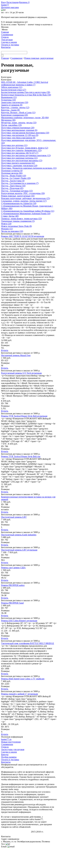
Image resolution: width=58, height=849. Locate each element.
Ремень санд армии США (13, 567)
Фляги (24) (6, 223)
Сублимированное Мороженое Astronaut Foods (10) (25, 213)
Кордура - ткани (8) (10, 110)
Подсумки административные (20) (17, 127)
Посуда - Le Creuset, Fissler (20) (16, 178)
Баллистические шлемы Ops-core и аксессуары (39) (25, 92)
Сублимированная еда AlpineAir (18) (18, 203)
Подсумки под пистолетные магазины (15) (21, 160)
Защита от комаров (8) (11, 105)
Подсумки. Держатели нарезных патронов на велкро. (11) (29, 168)
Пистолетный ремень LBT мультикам (19, 550)
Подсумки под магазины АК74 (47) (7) (19, 153)
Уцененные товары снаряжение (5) (18, 221)
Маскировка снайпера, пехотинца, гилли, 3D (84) (25, 117)
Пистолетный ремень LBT (14, 517)
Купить (4, 350)
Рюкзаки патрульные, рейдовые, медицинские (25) (25, 198)
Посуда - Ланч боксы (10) (13, 186)
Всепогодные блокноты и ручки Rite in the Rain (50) (26, 95)
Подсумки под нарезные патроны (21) (19, 158)
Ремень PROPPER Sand (12, 603)
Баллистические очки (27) (13, 90)
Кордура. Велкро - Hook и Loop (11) (18, 112)
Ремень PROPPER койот (13, 585)
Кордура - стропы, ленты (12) (15, 107)
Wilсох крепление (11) (11, 87)
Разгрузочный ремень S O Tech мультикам (21, 373)
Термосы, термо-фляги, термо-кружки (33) (21, 218)
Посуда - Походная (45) (12, 188)
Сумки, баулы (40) (10, 216)
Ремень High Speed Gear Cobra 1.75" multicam (22, 679)
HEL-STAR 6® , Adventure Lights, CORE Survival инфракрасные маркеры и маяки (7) (24, 83)
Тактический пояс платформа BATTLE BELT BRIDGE (27, 643)
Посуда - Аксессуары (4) (12, 180)
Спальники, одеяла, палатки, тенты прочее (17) (24, 201)
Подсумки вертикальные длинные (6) (19, 130)
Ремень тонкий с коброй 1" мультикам (19, 694)
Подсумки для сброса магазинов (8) (18, 138)
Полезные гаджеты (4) (12, 170)
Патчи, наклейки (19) (11, 125)
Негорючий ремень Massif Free (16, 355)
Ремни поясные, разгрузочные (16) (17, 196)
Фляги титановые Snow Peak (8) (16, 226)
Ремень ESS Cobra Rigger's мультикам (19, 620)
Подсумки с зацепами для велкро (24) (19, 165)
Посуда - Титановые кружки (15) (17, 191)
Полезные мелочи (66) (12, 173)
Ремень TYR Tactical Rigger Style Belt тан (20, 456)
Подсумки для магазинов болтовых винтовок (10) (25, 132)
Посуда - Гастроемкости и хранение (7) (20, 183)
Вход (3, 2)
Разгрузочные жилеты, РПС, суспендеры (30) (23, 193)
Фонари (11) (7, 228)
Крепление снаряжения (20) (14, 115)
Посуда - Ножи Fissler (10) (13, 175)
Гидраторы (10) (8, 100)
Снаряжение (17, 58)
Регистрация (12, 2)
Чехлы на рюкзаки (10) (12, 231)
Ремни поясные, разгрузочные (38, 58)
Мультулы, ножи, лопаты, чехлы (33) (18, 122)
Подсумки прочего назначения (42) (18, 163)
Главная (5, 58)
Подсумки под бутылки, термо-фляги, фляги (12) (24, 148)
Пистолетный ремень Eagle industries (18, 535)
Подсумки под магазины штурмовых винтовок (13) (26, 155)
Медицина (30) (8, 120)
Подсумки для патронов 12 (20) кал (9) (19, 135)
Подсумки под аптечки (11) (14, 145)
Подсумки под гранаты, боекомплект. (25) (21, 150)
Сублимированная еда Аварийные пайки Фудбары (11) (27, 211)
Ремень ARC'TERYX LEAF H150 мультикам (22, 236)
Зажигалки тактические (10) (14, 102)
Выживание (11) (9, 97)
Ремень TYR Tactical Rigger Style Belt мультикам (24, 416)
